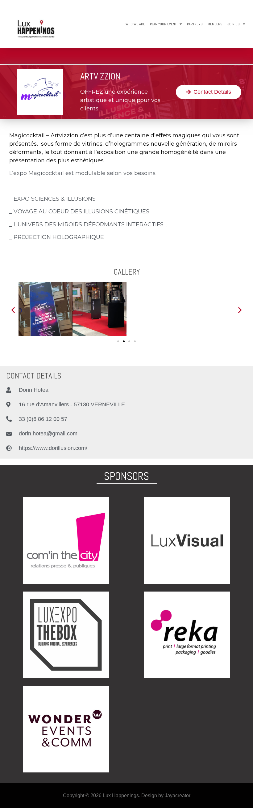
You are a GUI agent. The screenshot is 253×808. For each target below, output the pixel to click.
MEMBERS (215, 24)
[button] (208, 92)
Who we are (135, 24)
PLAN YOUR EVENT (163, 24)
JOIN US (233, 24)
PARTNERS (195, 24)
